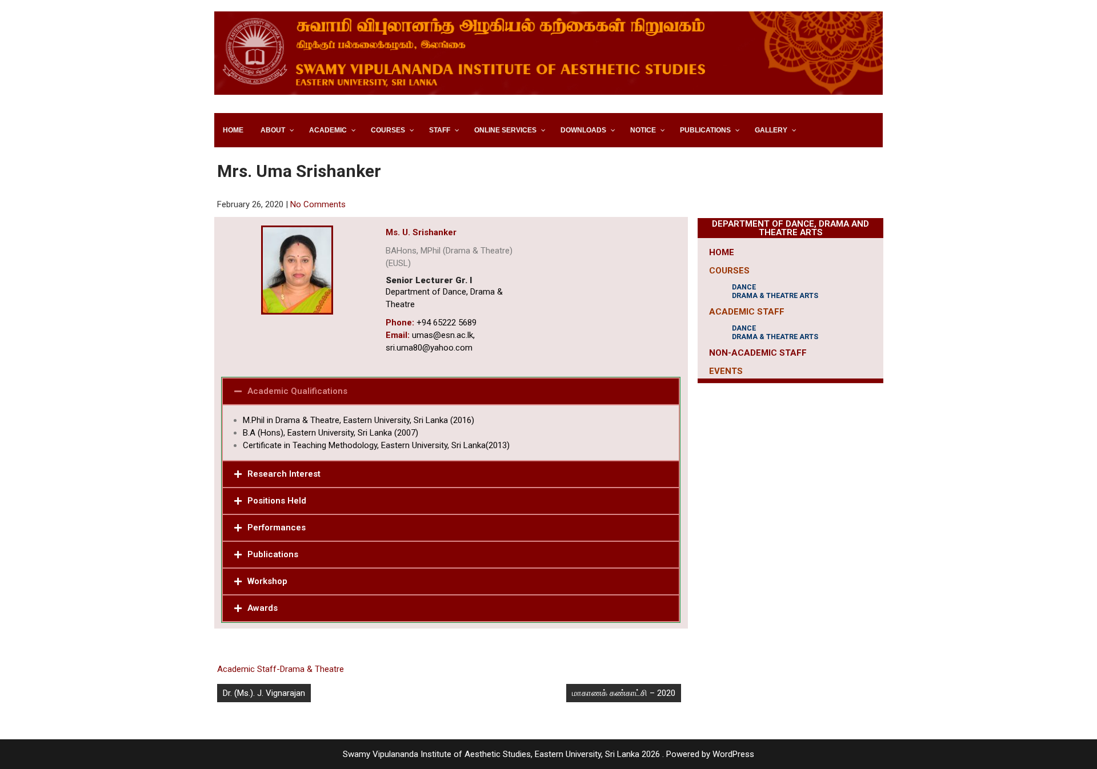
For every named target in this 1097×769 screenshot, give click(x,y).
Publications (272, 554)
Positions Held (276, 501)
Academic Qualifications (297, 391)
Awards (262, 608)
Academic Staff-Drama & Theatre (280, 669)
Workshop (267, 581)
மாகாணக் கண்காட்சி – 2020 (623, 693)
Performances (276, 527)
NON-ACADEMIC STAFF (758, 353)
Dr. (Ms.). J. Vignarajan (264, 693)
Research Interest (284, 474)
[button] (451, 391)
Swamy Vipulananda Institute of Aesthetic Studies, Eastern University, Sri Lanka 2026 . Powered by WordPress (548, 754)
